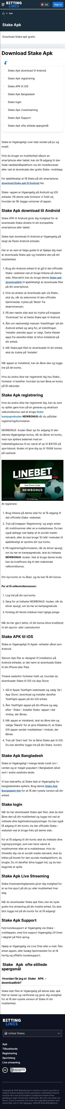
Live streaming (11, 1062)
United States (16, 1033)
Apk (4, 1044)
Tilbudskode (10, 1048)
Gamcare (27, 1103)
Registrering (9, 1053)
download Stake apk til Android (20, 183)
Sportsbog (8, 1057)
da (46, 4)
